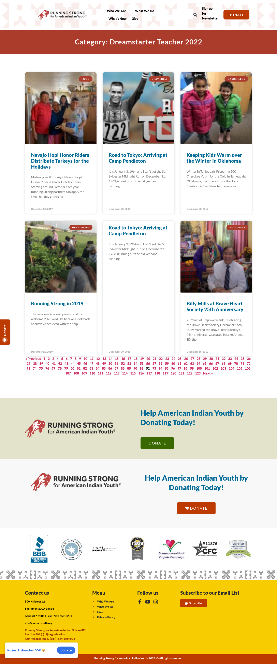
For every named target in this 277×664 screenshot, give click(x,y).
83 (91, 368)
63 (192, 363)
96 (173, 368)
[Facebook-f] (139, 601)
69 (230, 363)
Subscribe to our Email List (209, 593)
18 (135, 359)
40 (47, 363)
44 (72, 363)
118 (157, 373)
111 (100, 373)
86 (110, 368)
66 (211, 363)
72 (248, 363)
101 (207, 368)
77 (53, 368)
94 (160, 368)
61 (179, 363)
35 (242, 359)
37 (28, 363)
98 (185, 368)
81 (79, 368)
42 (60, 363)
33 (230, 359)
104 (231, 368)
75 (41, 368)
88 (123, 368)
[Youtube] (147, 601)
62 (186, 363)
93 (154, 368)
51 (116, 363)
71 (242, 363)
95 (167, 368)
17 (129, 359)
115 (133, 373)
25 (179, 359)
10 (85, 359)
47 (91, 363)
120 (173, 373)
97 (179, 368)
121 (181, 373)
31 (217, 359)
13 (104, 359)
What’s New (117, 18)
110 (92, 373)
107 (68, 373)
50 (110, 363)
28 (198, 359)
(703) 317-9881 (34, 616)
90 (135, 368)
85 (104, 368)
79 (66, 368)
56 (148, 363)
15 (117, 359)
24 (173, 359)
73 (28, 368)
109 (84, 373)
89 (129, 368)
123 (198, 373)
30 (211, 359)
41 (54, 363)
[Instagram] (155, 601)
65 (204, 363)
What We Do (144, 11)
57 (154, 363)
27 (192, 359)
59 (167, 363)
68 (223, 363)
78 (60, 368)
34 (236, 359)
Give (135, 18)
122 (189, 373)
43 (66, 363)
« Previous (33, 359)
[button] (195, 15)
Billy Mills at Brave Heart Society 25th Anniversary (215, 306)
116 (141, 373)
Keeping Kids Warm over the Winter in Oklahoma (214, 158)
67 (217, 363)
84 (97, 368)
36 (249, 359)
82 (85, 368)
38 (35, 363)
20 (148, 359)
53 (129, 363)
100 (199, 368)
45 (79, 363)
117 (149, 373)
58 (160, 363)
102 (215, 368)
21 (154, 359)
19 (142, 359)
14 (110, 359)
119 (165, 373)
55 (142, 363)
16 (123, 359)
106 (247, 368)
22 (161, 359)
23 (167, 359)
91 (141, 368)
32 (223, 359)
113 (116, 373)
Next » (208, 373)
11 (91, 359)
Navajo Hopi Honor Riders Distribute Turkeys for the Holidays (60, 161)
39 (41, 363)
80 (72, 368)
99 (192, 368)
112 (108, 373)
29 (205, 359)
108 (76, 373)
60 (173, 363)
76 (47, 368)
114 (125, 373)
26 (186, 359)
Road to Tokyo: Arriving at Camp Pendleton (138, 158)
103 (223, 368)
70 (236, 363)
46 (85, 363)
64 (198, 363)
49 (104, 363)
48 (98, 363)
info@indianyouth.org (39, 623)
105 (239, 368)
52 (123, 363)
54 (135, 363)
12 (98, 359)
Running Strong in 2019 (57, 303)
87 (116, 368)
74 (35, 368)
